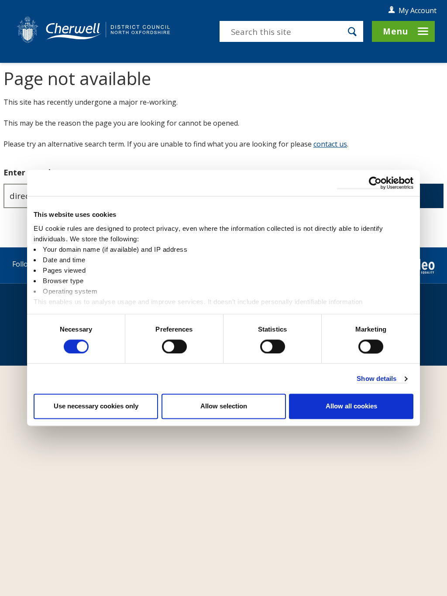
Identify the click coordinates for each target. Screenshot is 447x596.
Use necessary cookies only (96, 406)
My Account (418, 10)
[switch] (174, 346)
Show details (376, 378)
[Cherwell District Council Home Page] (93, 29)
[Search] (352, 31)
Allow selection (223, 406)
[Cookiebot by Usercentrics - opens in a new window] (375, 182)
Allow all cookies (351, 406)
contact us (330, 144)
